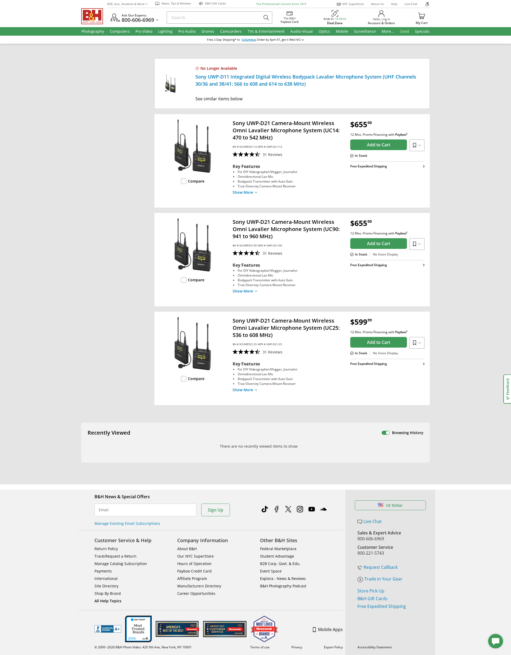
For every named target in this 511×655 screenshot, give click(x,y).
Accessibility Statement (374, 647)
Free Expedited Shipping (381, 606)
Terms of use (260, 647)
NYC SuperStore (353, 4)
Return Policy (106, 548)
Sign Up (215, 510)
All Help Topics (107, 600)
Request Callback (381, 567)
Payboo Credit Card (194, 571)
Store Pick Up (370, 591)
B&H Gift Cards (372, 599)
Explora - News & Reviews (283, 578)
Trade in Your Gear (383, 579)
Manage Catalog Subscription (120, 563)
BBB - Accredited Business (107, 629)
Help (394, 4)
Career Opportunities (196, 593)
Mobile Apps (330, 629)
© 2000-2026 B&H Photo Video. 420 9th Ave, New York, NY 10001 (143, 647)
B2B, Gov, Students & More (126, 4)
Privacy (296, 647)
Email (104, 510)
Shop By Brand (107, 593)
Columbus (249, 40)
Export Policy (333, 647)
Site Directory (106, 585)
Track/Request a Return (115, 556)
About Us (377, 4)
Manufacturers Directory (199, 585)
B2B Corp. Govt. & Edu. (280, 563)
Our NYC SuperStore (195, 556)
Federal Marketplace (278, 548)
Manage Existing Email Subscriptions (127, 523)
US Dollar (394, 505)
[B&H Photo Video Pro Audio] (94, 16)
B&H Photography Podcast (283, 585)
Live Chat (411, 4)
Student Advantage (277, 556)
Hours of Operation (194, 563)
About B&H (187, 548)
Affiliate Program (192, 578)
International (106, 578)
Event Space (271, 571)
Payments (103, 571)
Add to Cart (378, 145)
